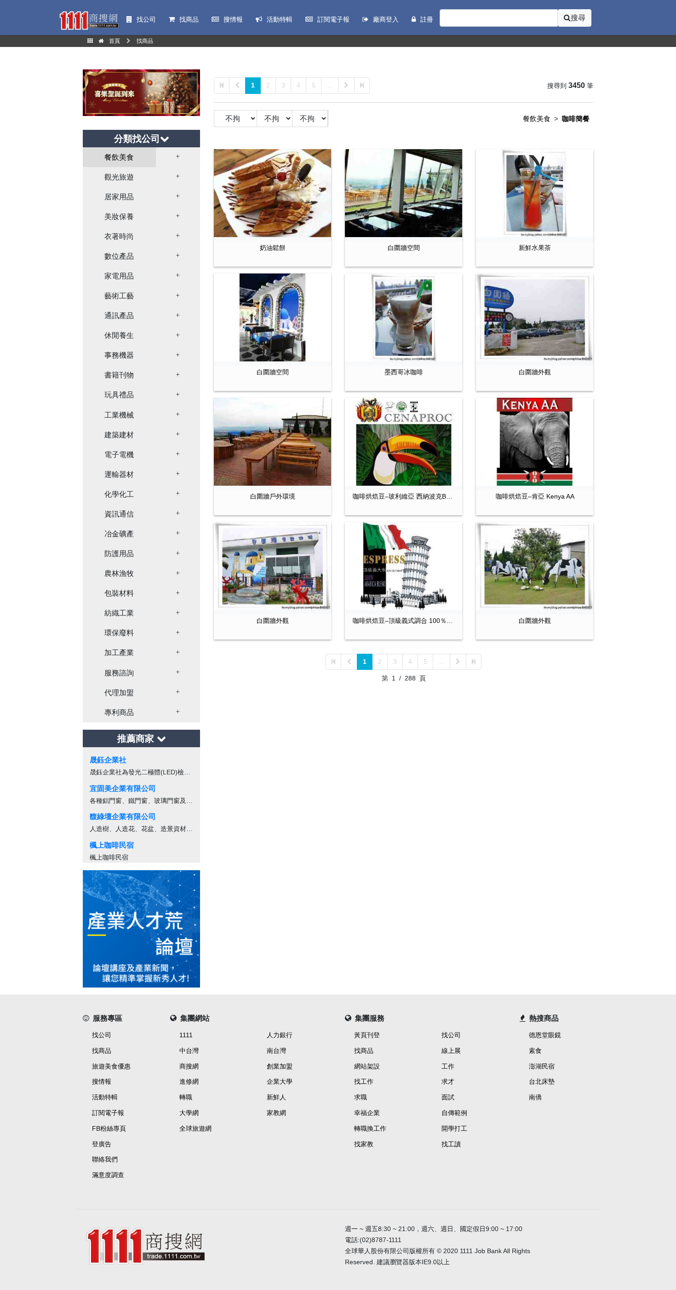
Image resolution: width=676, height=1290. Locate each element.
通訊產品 (119, 316)
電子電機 (119, 455)
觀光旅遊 (119, 177)
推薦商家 (137, 738)
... (329, 85)
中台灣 (189, 1050)
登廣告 (101, 1144)
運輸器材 (119, 474)
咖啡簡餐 (576, 118)
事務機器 (119, 355)
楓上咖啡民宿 (112, 845)
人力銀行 (279, 1035)
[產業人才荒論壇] (141, 928)
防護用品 (119, 554)
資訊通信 (119, 514)
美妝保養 (119, 217)
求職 (360, 1097)
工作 (447, 1066)
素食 (535, 1050)
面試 (447, 1097)
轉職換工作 (370, 1128)
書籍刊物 (119, 375)
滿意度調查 (108, 1175)
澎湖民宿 (542, 1066)
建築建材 (119, 435)
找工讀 (451, 1144)
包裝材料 (119, 593)
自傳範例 (454, 1112)
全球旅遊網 (195, 1128)
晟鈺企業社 (108, 760)
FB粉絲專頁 (109, 1128)
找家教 (363, 1144)
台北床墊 (542, 1081)
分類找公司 (137, 139)
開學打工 (454, 1128)
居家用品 (119, 197)
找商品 (101, 1050)
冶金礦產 (119, 534)
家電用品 (119, 276)
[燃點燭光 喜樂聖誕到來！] (141, 92)
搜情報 (101, 1081)
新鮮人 (276, 1097)
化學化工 (119, 494)
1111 (186, 1035)
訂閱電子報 (108, 1112)
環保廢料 (119, 633)
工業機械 (119, 415)
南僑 (535, 1097)
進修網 (189, 1081)
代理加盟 (119, 693)
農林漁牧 (119, 573)
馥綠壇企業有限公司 (123, 816)
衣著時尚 (119, 236)
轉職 (185, 1097)
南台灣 (276, 1050)
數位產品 (119, 256)
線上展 (451, 1050)
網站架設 (367, 1066)
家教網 (276, 1112)
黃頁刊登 (367, 1035)
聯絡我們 (105, 1159)
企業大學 (279, 1081)
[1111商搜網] (89, 19)
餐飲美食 (119, 157)
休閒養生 (119, 335)
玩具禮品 (119, 395)
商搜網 (189, 1066)
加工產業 (119, 653)
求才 (447, 1081)
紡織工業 (119, 613)
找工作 (363, 1081)
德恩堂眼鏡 (545, 1035)
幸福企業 (367, 1112)
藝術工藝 (119, 296)
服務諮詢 (119, 673)
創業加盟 (279, 1066)
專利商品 (119, 712)
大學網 (189, 1112)
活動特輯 (105, 1097)
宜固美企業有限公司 (123, 788)
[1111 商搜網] (207, 1244)
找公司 (101, 1035)
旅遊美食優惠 (111, 1066)
